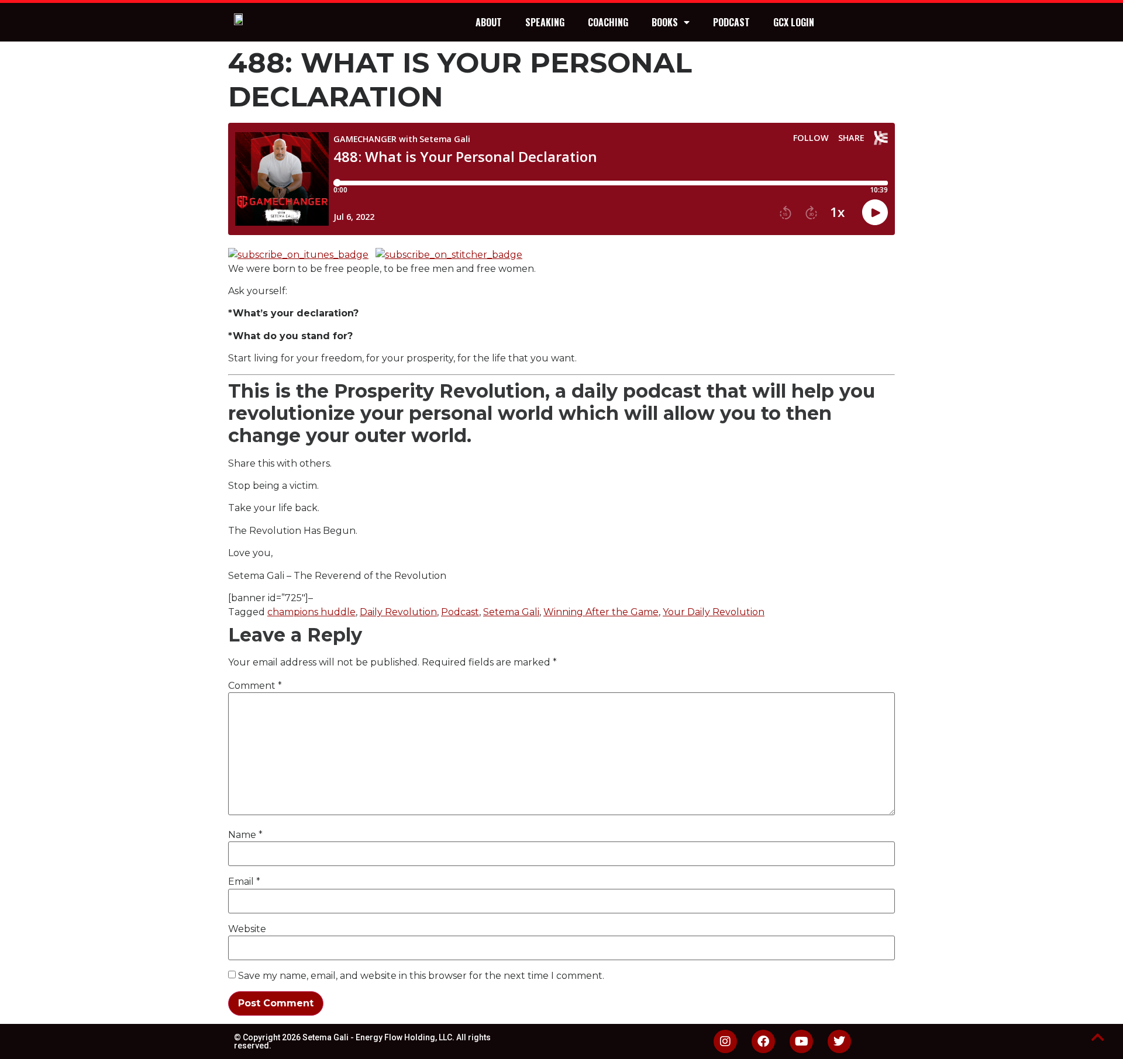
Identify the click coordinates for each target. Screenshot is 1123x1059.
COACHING (608, 22)
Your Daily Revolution (713, 612)
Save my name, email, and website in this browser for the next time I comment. (421, 976)
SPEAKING (544, 22)
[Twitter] (839, 1041)
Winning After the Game (601, 612)
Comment (255, 686)
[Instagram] (725, 1041)
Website (247, 929)
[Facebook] (763, 1041)
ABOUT (489, 22)
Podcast (460, 612)
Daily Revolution (398, 612)
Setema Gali (511, 612)
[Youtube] (801, 1041)
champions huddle (311, 612)
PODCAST (731, 22)
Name (245, 835)
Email (244, 881)
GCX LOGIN (793, 22)
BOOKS (665, 22)
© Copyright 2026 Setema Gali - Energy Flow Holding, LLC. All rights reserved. (362, 1041)
